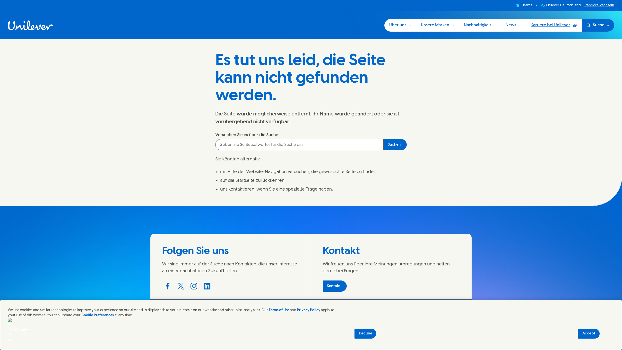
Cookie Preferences (97, 315)
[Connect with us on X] (180, 286)
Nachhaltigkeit (477, 25)
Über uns (397, 25)
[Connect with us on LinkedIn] (207, 286)
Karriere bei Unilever (552, 27)
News (511, 25)
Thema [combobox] (526, 5)
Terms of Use (279, 310)
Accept (588, 333)
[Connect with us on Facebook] (167, 286)
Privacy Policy (308, 310)
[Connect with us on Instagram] (193, 286)
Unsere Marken (435, 25)
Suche (599, 25)
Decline (365, 333)
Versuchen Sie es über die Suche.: (247, 135)
